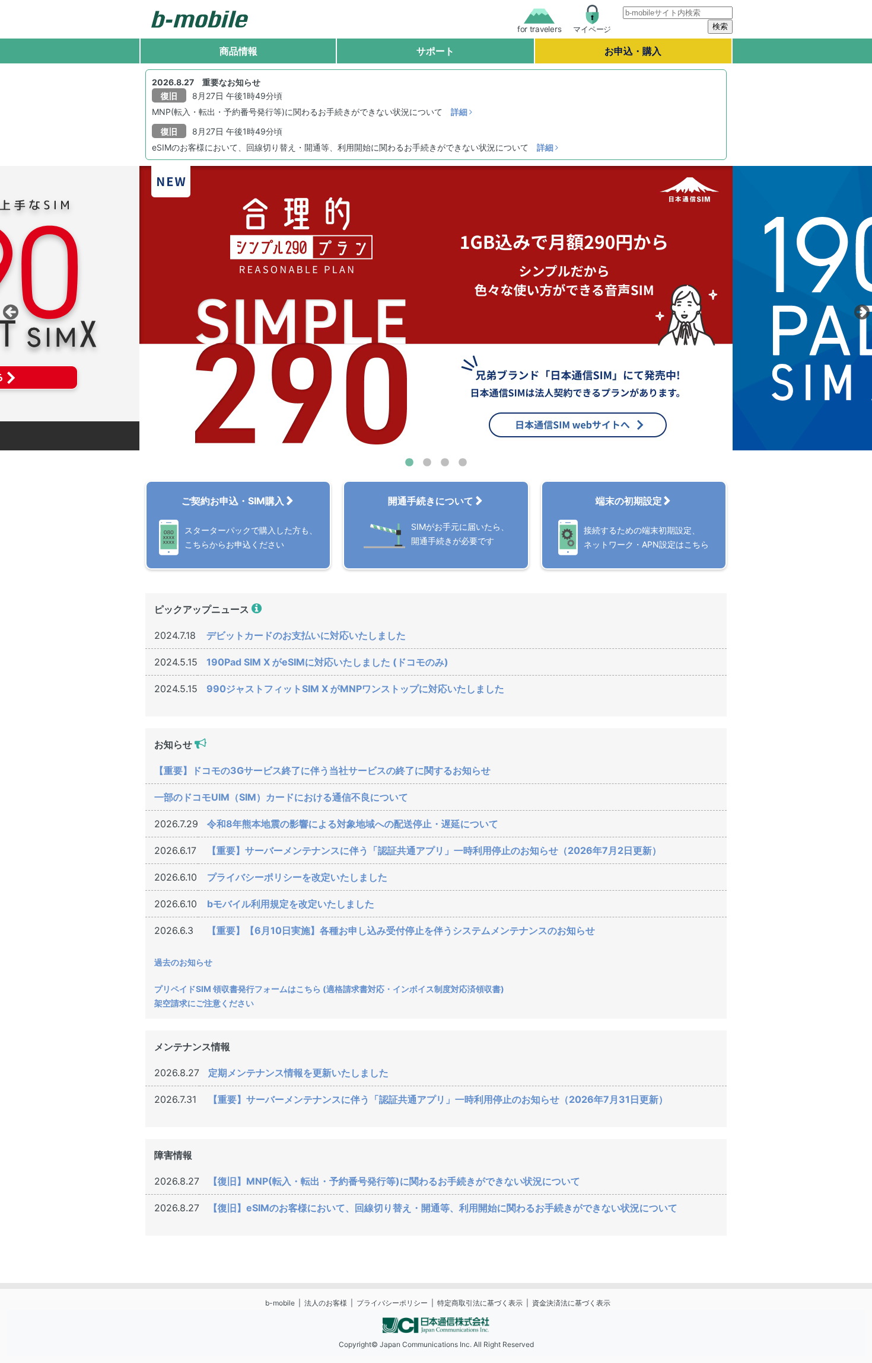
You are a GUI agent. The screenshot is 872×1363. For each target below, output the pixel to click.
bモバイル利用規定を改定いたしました (290, 904)
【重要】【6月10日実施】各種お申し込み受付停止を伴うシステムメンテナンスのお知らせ (401, 930)
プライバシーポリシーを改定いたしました (297, 877)
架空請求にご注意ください (204, 1003)
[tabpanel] (436, 308)
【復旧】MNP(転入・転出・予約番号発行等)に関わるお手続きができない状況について (394, 1181)
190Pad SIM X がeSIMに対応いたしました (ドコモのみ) (327, 662)
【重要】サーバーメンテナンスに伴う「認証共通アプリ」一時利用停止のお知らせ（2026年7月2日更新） (434, 850)
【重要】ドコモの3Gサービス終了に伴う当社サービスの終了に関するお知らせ (322, 770)
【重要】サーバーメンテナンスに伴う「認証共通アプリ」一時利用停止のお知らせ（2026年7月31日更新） (438, 1099)
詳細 (460, 112)
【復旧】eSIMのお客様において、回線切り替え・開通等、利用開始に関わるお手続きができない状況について (442, 1208)
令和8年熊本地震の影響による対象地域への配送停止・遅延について (352, 824)
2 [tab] (427, 463)
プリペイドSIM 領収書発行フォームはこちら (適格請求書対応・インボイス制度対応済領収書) (329, 989)
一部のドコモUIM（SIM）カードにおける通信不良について (281, 797)
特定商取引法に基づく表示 (480, 1302)
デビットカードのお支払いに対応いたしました (306, 635)
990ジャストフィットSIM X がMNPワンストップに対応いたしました (355, 689)
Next (860, 309)
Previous (9, 309)
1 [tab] (409, 463)
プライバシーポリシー (392, 1302)
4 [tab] (463, 463)
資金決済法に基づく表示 (571, 1302)
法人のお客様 (325, 1302)
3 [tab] (445, 463)
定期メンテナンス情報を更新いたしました (298, 1073)
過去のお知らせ (183, 962)
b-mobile (280, 1302)
